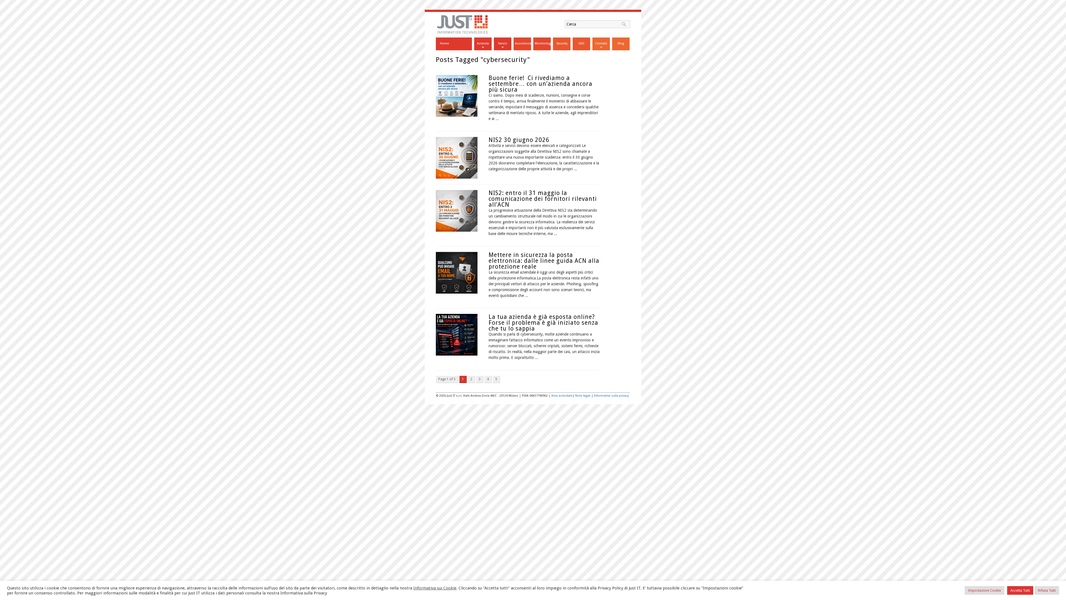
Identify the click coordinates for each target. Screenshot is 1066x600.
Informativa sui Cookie (434, 588)
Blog (621, 43)
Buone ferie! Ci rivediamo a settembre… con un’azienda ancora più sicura (540, 83)
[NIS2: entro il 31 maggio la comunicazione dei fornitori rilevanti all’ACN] (456, 230)
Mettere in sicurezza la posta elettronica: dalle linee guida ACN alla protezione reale (544, 260)
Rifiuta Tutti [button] (1047, 590)
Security (561, 43)
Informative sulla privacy (611, 396)
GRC (582, 43)
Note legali (582, 396)
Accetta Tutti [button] (1020, 590)
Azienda (483, 43)
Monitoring (543, 43)
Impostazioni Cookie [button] (984, 590)
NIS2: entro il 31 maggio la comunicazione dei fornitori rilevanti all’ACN (543, 198)
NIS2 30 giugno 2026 (519, 139)
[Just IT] (462, 33)
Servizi (502, 43)
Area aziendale (561, 396)
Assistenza (523, 43)
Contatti (601, 43)
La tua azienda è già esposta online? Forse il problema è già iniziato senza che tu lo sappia (543, 322)
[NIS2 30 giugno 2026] (456, 177)
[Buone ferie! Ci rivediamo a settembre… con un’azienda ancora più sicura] (456, 115)
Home (444, 43)
